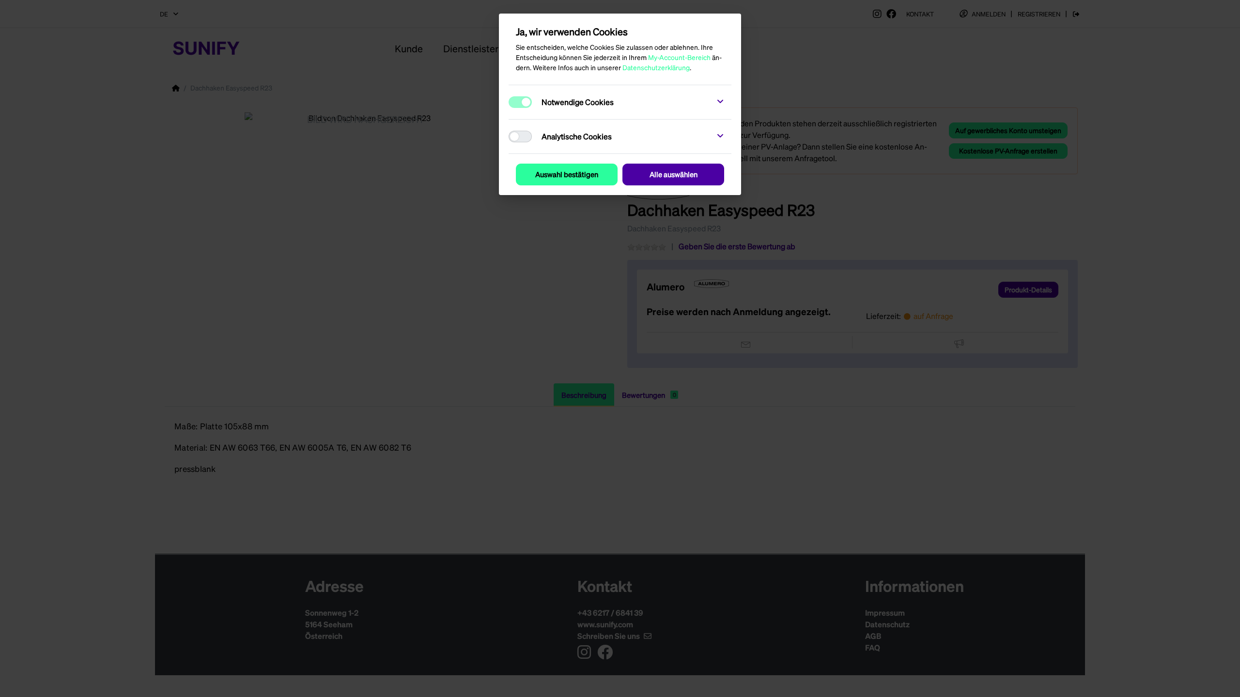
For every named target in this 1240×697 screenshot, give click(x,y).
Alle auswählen (674, 174)
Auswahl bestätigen (566, 174)
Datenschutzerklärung (656, 67)
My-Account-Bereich (679, 57)
